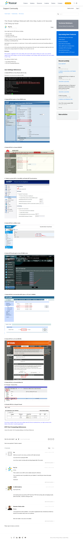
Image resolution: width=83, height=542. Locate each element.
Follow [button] (52, 27)
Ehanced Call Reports (63, 41)
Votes (53, 448)
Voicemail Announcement (64, 50)
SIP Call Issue (21, 13)
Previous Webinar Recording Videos (66, 26)
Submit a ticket (70, 8)
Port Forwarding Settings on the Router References (23, 430)
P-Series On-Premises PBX (65, 99)
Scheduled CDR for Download (65, 48)
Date (49, 448)
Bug (59, 67)
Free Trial (68, 3)
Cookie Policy (65, 537)
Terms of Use (53, 537)
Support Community (10, 8)
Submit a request (18, 443)
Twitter (51, 439)
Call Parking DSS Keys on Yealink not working (67, 77)
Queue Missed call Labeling (64, 43)
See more (60, 107)
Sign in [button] (77, 8)
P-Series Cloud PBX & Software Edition (67, 72)
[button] (16, 439)
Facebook (49, 439)
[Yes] (6, 452)
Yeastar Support (7, 13)
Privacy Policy (59, 537)
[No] (6, 455)
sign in (9, 525)
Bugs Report (62, 63)
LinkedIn (53, 439)
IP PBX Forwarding (63, 95)
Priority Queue (62, 39)
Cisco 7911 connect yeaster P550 (66, 103)
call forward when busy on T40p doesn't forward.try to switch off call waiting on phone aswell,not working (67, 87)
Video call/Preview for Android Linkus (66, 45)
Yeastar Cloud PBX (64, 81)
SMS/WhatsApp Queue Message (66, 37)
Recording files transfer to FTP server (67, 52)
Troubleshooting (14, 13)
